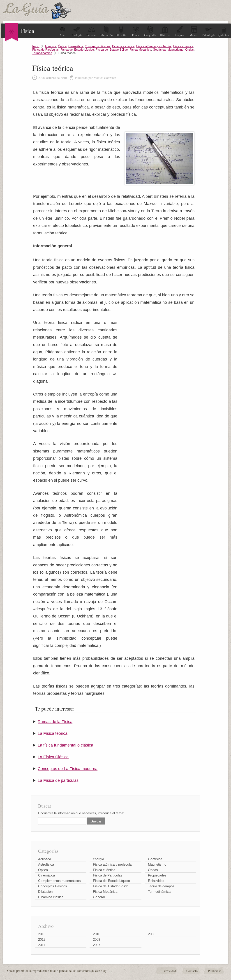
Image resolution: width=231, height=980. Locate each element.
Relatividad (156, 881)
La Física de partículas (58, 780)
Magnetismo (175, 49)
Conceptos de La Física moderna (67, 768)
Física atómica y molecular (153, 46)
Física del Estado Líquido (77, 49)
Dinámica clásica (123, 46)
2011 (41, 945)
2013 (41, 934)
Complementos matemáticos (59, 881)
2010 (96, 934)
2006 (151, 934)
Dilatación (45, 891)
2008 (96, 939)
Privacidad (169, 971)
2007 (96, 945)
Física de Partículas (45, 49)
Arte (62, 35)
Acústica (50, 46)
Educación (106, 35)
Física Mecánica (140, 49)
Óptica (62, 46)
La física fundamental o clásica (65, 745)
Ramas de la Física (55, 721)
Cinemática (75, 46)
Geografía (150, 35)
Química (223, 35)
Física (135, 35)
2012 (41, 939)
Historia (165, 35)
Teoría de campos (161, 886)
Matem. (194, 35)
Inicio (35, 46)
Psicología (208, 35)
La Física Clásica (53, 757)
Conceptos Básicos (97, 46)
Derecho (91, 35)
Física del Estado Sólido (112, 49)
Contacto (192, 971)
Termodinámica (42, 53)
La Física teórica (52, 733)
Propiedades (157, 875)
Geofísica (159, 49)
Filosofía (121, 35)
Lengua (179, 35)
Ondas (189, 49)
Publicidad (215, 971)
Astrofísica (46, 864)
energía (98, 859)
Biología (77, 35)
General (99, 897)
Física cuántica (183, 46)
